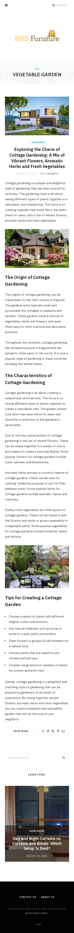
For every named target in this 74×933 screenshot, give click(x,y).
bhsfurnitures (36, 913)
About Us (48, 897)
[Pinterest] (58, 731)
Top (38, 924)
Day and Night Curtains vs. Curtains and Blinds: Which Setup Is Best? (37, 843)
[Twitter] (53, 731)
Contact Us (27, 897)
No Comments (49, 173)
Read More (21, 731)
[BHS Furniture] (37, 35)
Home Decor (37, 831)
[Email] (63, 731)
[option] (37, 824)
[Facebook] (48, 731)
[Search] (53, 5)
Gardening (39, 142)
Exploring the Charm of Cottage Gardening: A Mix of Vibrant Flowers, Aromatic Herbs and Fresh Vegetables (37, 158)
